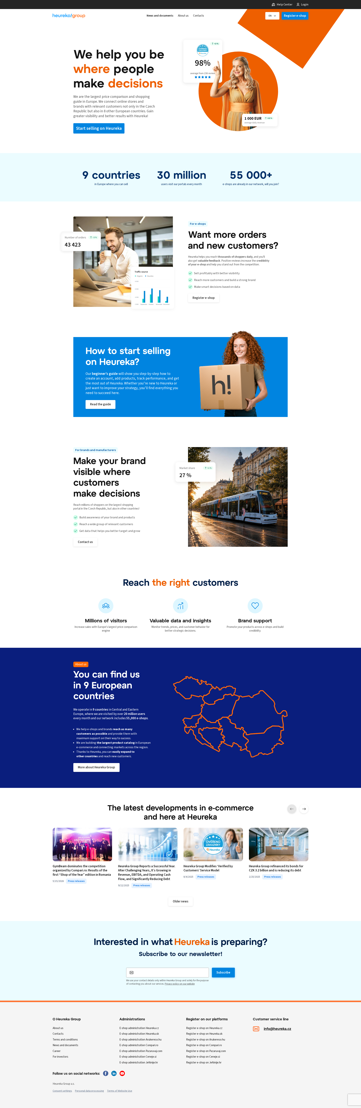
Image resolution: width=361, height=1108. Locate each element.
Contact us (85, 542)
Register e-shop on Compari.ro (204, 1045)
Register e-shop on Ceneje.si (203, 1057)
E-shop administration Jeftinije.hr (138, 1063)
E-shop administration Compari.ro (138, 1045)
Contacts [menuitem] (198, 16)
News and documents (65, 1045)
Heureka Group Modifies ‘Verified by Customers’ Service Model (208, 868)
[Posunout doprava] (303, 808)
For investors (60, 1057)
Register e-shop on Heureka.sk (204, 1034)
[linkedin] (114, 1073)
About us (58, 1028)
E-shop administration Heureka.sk (139, 1034)
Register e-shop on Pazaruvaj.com (206, 1051)
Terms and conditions (65, 1040)
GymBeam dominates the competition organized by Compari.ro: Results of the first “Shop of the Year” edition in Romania (82, 870)
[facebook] (105, 1073)
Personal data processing (89, 1091)
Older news (180, 901)
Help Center (284, 4)
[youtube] (122, 1073)
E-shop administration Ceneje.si (137, 1057)
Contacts (58, 1034)
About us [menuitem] (183, 16)
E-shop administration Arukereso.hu (140, 1040)
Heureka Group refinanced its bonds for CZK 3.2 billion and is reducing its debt (276, 868)
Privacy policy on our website (180, 984)
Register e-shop (295, 16)
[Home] (69, 16)
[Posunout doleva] (291, 808)
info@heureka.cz (277, 1029)
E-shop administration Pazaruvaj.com (140, 1051)
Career (57, 1051)
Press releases (76, 881)
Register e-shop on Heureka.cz (204, 1028)
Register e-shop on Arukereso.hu (205, 1040)
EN (270, 16)
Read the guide (100, 404)
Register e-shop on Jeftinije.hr (203, 1063)
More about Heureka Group (96, 767)
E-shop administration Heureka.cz (139, 1028)
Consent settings (62, 1091)
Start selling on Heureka (99, 128)
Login (304, 4)
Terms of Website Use (119, 1091)
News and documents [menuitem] (160, 16)
